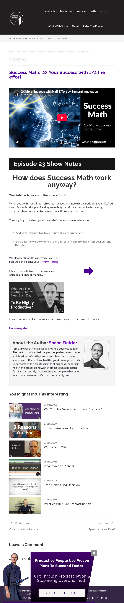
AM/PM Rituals (49, 261)
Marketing (66, 11)
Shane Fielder (67, 51)
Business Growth (85, 11)
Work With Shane (58, 26)
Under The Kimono (93, 26)
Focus (12, 51)
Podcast (103, 11)
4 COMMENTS (83, 51)
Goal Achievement (26, 51)
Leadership (50, 11)
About (75, 26)
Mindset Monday (46, 51)
